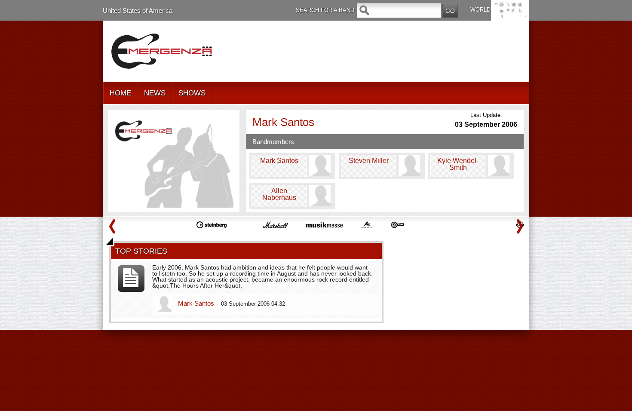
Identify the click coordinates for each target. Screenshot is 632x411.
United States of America (137, 10)
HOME (120, 93)
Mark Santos (197, 303)
